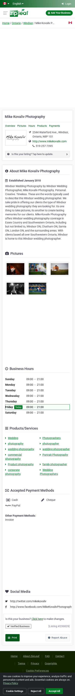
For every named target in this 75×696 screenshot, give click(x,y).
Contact (59, 656)
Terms (21, 663)
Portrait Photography (55, 454)
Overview (10, 125)
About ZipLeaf (31, 656)
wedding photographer (56, 449)
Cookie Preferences (37, 670)
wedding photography (21, 449)
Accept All (54, 691)
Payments (54, 125)
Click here (37, 618)
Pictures (21, 125)
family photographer (54, 464)
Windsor (28, 23)
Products (42, 125)
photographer (50, 443)
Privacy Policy (10, 683)
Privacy (35, 663)
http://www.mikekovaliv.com (49, 141)
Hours (31, 125)
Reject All (36, 691)
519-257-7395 (44, 145)
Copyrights (51, 663)
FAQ (47, 656)
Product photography (21, 464)
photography (15, 443)
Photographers (51, 438)
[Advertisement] (37, 67)
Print (14, 637)
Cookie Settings (14, 691)
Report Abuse (59, 637)
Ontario (16, 23)
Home (5, 23)
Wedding (13, 438)
